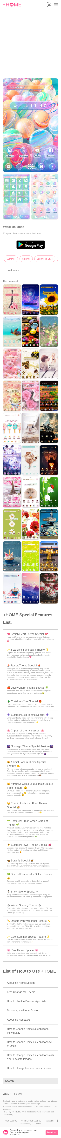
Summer (11, 258)
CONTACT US (11, 1121)
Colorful (26, 258)
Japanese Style (45, 258)
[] (53, 1081)
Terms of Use (50, 1121)
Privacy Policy (25, 1124)
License (38, 1124)
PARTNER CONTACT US (31, 1121)
